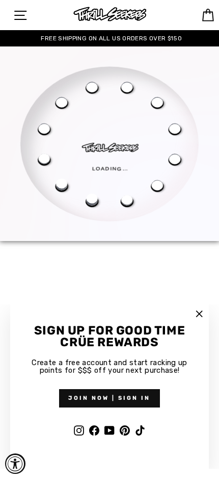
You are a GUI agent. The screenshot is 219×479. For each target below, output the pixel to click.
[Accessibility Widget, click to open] (15, 463)
